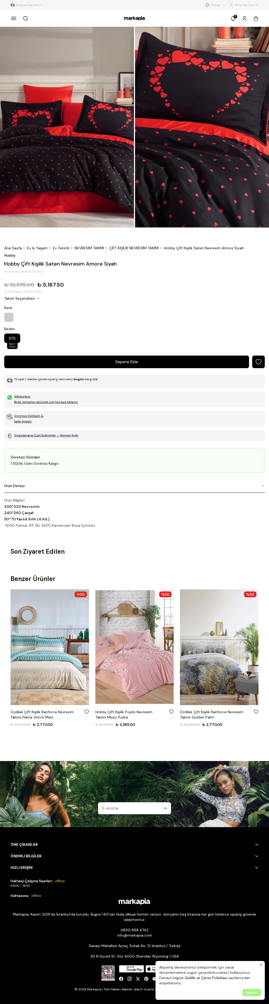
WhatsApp (22, 396)
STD (12, 339)
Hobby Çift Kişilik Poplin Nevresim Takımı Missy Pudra (123, 715)
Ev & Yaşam (37, 248)
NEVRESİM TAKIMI (89, 248)
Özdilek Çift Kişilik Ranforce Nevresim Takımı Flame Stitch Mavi (42, 715)
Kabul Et (251, 992)
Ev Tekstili (61, 248)
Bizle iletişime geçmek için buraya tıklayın (46, 402)
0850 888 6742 (134, 930)
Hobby (9, 255)
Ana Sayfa (13, 248)
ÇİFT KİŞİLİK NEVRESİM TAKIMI (134, 248)
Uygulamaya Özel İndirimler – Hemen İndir (46, 435)
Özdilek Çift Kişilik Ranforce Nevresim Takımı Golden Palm (211, 715)
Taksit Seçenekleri (19, 298)
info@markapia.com (134, 935)
